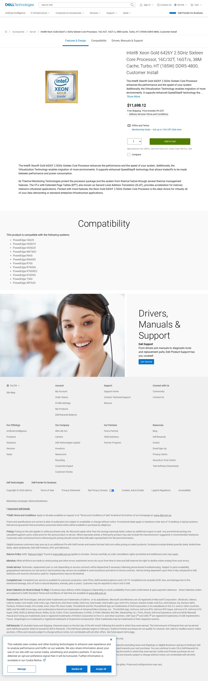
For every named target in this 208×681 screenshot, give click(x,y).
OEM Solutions (111, 437)
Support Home (111, 391)
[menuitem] (40, 13)
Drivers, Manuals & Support (127, 40)
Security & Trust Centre (164, 460)
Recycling (60, 460)
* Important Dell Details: (18, 509)
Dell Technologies (15, 482)
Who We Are (61, 431)
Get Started (146, 361)
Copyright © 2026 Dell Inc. (19, 490)
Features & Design (75, 40)
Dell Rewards (159, 437)
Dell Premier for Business (190, 13)
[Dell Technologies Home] (19, 4)
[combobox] (87, 4)
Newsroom (60, 454)
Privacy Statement (71, 490)
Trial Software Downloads (166, 466)
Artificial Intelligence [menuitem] (15, 13)
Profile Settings (63, 403)
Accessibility (184, 490)
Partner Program (112, 442)
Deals (9, 454)
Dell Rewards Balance (66, 414)
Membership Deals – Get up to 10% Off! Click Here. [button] (157, 129)
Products (11, 437)
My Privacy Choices (98, 490)
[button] (147, 4)
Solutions (11, 442)
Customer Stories (64, 472)
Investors (60, 448)
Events (156, 442)
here (132, 632)
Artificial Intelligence (16, 431)
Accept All (101, 669)
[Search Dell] (132, 4)
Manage (22, 669)
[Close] (111, 639)
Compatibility (98, 40)
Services (10, 448)
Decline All (77, 669)
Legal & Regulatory (161, 490)
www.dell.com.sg (162, 515)
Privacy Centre (160, 454)
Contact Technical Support (117, 397)
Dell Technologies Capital (67, 442)
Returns (108, 403)
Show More (133, 96)
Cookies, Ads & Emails (133, 490)
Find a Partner (111, 431)
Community (158, 391)
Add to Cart (170, 141)
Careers (59, 437)
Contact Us (158, 397)
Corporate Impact (64, 466)
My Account (61, 391)
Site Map (10, 392)
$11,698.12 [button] (136, 105)
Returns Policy (35, 554)
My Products (61, 409)
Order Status (61, 397)
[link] (164, 4)
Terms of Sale (47, 490)
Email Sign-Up (160, 448)
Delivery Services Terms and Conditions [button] (148, 114)
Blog (155, 431)
